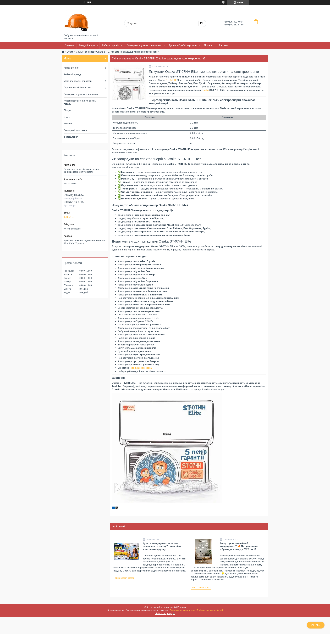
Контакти (223, 45)
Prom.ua (181, 607)
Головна (69, 45)
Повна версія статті (123, 578)
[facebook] (113, 508)
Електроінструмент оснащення (144, 45)
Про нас (208, 45)
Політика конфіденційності (209, 610)
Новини (68, 123)
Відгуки (68, 110)
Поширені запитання (75, 130)
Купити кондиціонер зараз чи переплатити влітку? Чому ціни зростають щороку (162, 546)
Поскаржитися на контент (182, 610)
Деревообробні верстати (183, 45)
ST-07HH (171, 80)
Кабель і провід (110, 45)
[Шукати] (201, 23)
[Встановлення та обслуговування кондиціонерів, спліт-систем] (76, 19)
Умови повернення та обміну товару (80, 102)
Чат (318, 625)
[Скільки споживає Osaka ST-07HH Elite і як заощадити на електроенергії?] (129, 82)
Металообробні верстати (78, 81)
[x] (117, 508)
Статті (70, 51)
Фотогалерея (71, 136)
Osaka (205, 90)
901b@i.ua (69, 217)
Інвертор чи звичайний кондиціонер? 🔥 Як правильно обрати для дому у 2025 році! (239, 546)
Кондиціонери (87, 45)
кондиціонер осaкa (141, 367)
